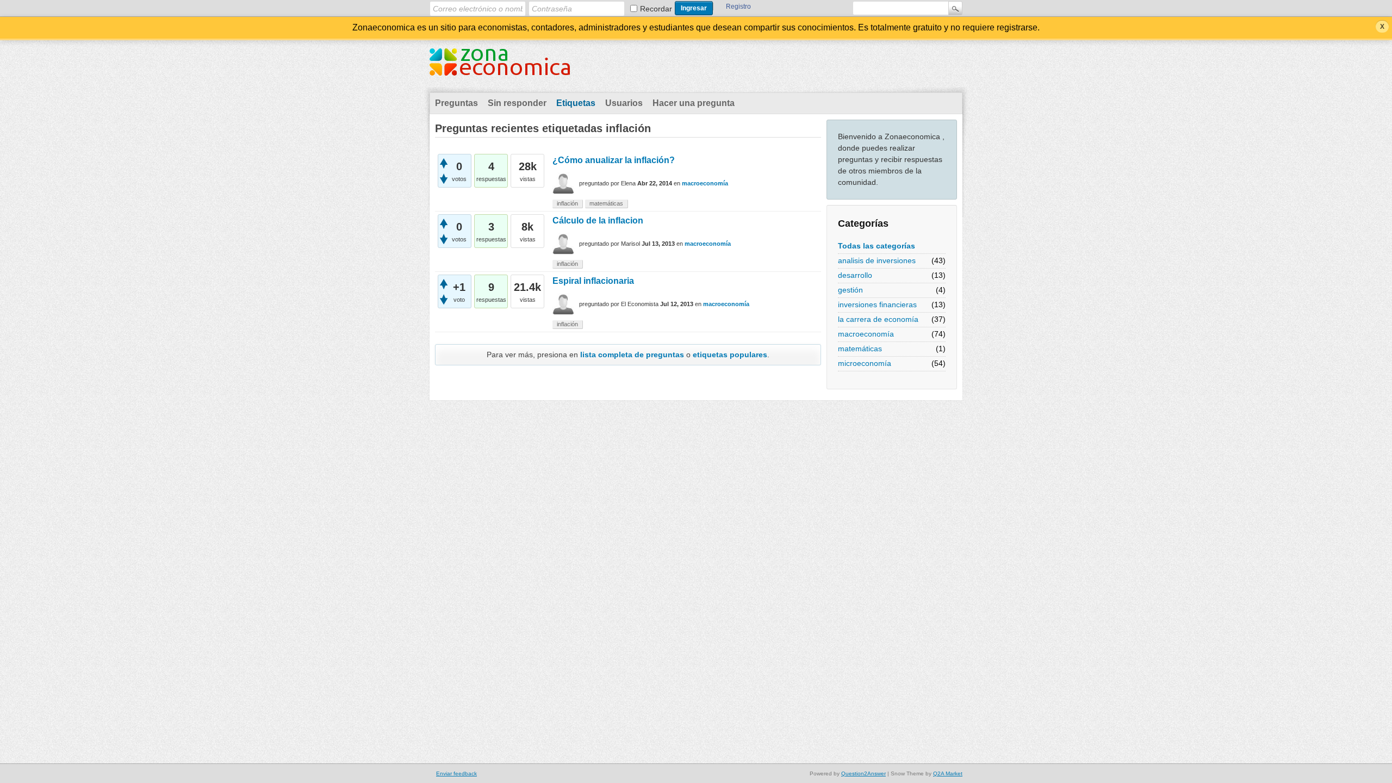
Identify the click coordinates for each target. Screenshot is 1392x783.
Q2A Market (947, 773)
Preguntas (456, 103)
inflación (567, 203)
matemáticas (860, 348)
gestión (850, 289)
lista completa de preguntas (632, 354)
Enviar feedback (456, 773)
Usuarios (624, 103)
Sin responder (517, 103)
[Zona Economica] (500, 68)
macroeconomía (866, 334)
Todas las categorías (876, 245)
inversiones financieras (877, 304)
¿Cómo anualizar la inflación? (613, 160)
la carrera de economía (878, 319)
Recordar (656, 9)
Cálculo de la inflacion (597, 220)
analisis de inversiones (877, 260)
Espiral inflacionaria (593, 280)
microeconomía (864, 363)
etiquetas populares (730, 354)
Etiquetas (575, 103)
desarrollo (855, 275)
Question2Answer (863, 773)
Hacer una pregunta (693, 103)
